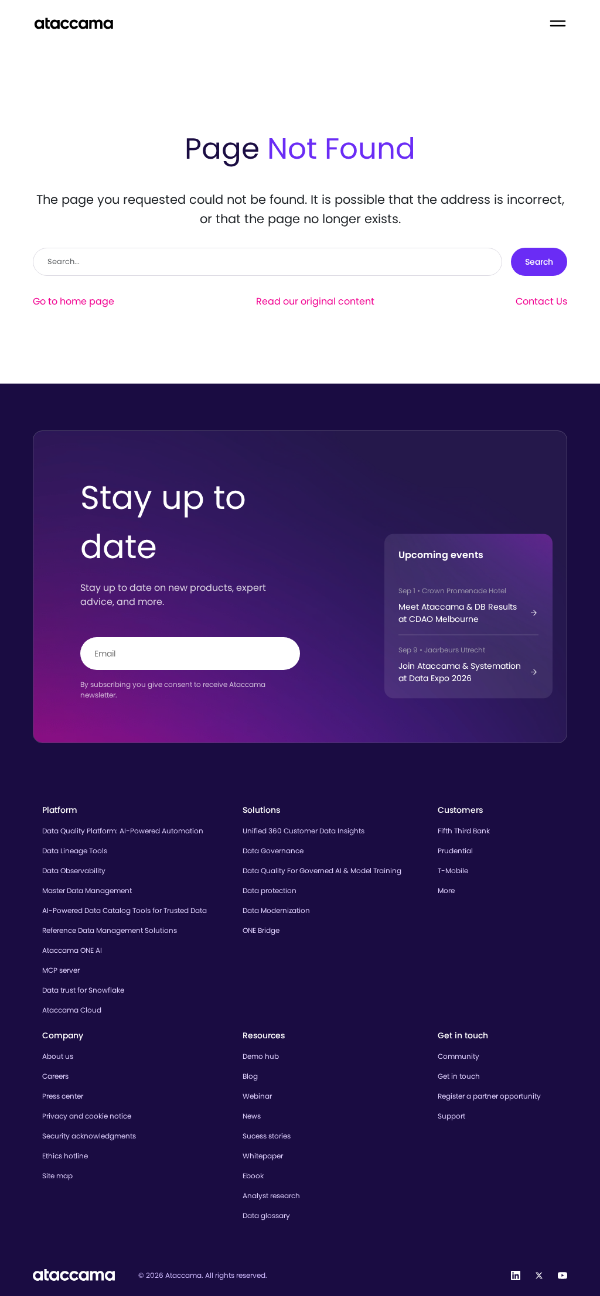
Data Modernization (276, 910)
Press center (62, 1096)
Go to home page (73, 301)
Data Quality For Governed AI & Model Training (322, 871)
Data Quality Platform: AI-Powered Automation (122, 831)
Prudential (455, 851)
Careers (55, 1076)
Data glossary (266, 1215)
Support (451, 1116)
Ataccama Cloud (71, 1010)
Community (458, 1056)
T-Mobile (453, 871)
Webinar (257, 1096)
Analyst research (271, 1196)
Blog (250, 1076)
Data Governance (273, 851)
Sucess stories (267, 1136)
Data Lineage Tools (74, 851)
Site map (57, 1176)
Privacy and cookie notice (86, 1116)
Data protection (269, 890)
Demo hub (261, 1056)
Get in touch (459, 1076)
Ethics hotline (65, 1156)
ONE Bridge (261, 930)
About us (57, 1056)
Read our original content (315, 301)
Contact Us (541, 301)
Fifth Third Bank (464, 831)
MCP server (61, 970)
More (446, 890)
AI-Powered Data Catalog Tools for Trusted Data (124, 910)
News (252, 1116)
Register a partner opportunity (489, 1096)
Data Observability (73, 871)
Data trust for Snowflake (83, 990)
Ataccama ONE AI (72, 950)
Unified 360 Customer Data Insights (303, 831)
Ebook (253, 1176)
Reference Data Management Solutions (109, 930)
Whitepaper (263, 1156)
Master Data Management (87, 890)
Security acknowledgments (89, 1136)
